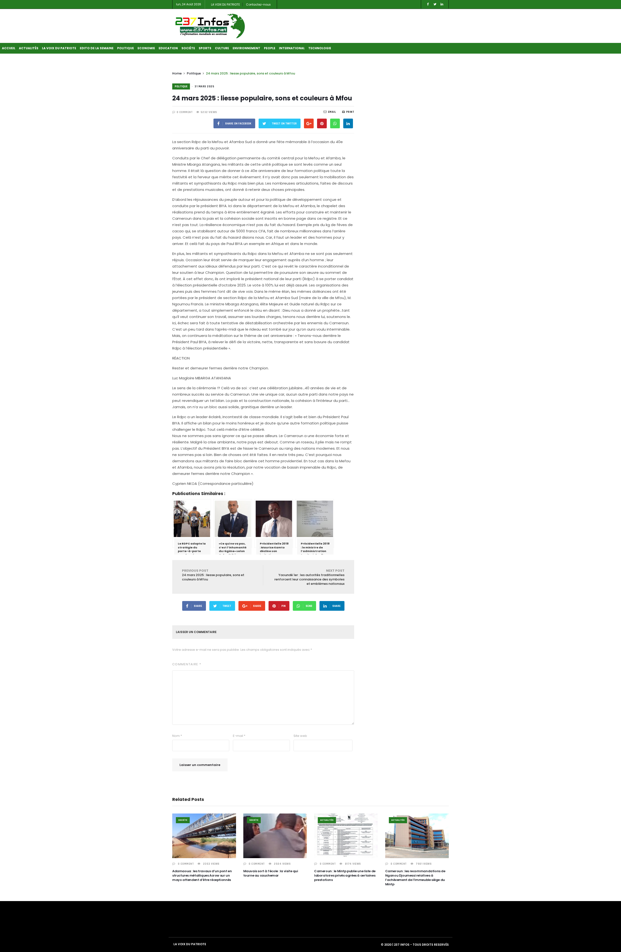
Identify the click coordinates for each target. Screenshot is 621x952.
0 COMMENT (185, 112)
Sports (205, 48)
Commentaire (186, 664)
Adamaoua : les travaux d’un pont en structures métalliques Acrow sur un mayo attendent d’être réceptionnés (202, 875)
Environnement (246, 48)
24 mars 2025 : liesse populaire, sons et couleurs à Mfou (213, 575)
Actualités (28, 48)
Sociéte (188, 48)
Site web (300, 735)
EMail (332, 112)
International (292, 48)
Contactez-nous (258, 4)
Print (350, 112)
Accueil (8, 48)
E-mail (239, 735)
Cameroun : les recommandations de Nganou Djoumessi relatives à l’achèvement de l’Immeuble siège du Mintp (415, 878)
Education (168, 48)
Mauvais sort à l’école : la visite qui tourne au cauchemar (270, 873)
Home (177, 73)
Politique (125, 48)
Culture (222, 48)
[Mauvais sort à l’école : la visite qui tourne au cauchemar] (275, 836)
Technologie (319, 48)
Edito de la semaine (97, 48)
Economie (146, 48)
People (269, 48)
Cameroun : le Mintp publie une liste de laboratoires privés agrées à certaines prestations (345, 875)
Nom (177, 735)
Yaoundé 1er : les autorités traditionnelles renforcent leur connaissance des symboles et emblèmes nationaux (309, 577)
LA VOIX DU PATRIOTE (225, 4)
